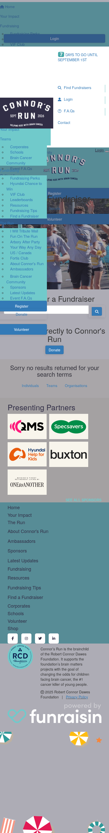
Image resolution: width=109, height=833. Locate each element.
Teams (51, 385)
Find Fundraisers (77, 87)
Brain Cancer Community (19, 160)
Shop (13, 628)
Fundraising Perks (25, 178)
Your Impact (20, 514)
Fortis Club (19, 258)
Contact (64, 122)
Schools (17, 152)
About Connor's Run (27, 263)
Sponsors (18, 287)
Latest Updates (22, 292)
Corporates (19, 146)
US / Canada (20, 252)
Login (68, 99)
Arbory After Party (25, 241)
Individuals (30, 385)
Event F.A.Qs (21, 298)
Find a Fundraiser (24, 216)
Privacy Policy (77, 696)
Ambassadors (21, 268)
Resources (19, 205)
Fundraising (19, 568)
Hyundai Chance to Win (24, 186)
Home (14, 507)
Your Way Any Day (26, 247)
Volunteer (17, 620)
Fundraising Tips (23, 210)
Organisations (76, 385)
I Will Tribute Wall (24, 230)
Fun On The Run (24, 236)
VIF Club (17, 194)
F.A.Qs (69, 110)
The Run (16, 522)
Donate (54, 349)
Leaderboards (21, 199)
